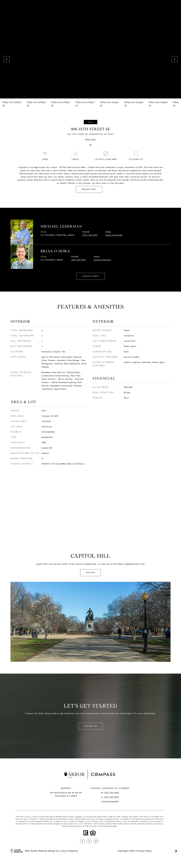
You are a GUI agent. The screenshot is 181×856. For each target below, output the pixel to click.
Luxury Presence (69, 850)
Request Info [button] (89, 189)
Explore (90, 573)
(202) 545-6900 (111, 797)
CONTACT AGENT (90, 276)
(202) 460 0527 (78, 260)
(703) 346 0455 (89, 235)
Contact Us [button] (90, 726)
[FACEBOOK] (82, 841)
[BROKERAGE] (96, 841)
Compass (78, 817)
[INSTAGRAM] (89, 841)
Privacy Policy (144, 850)
